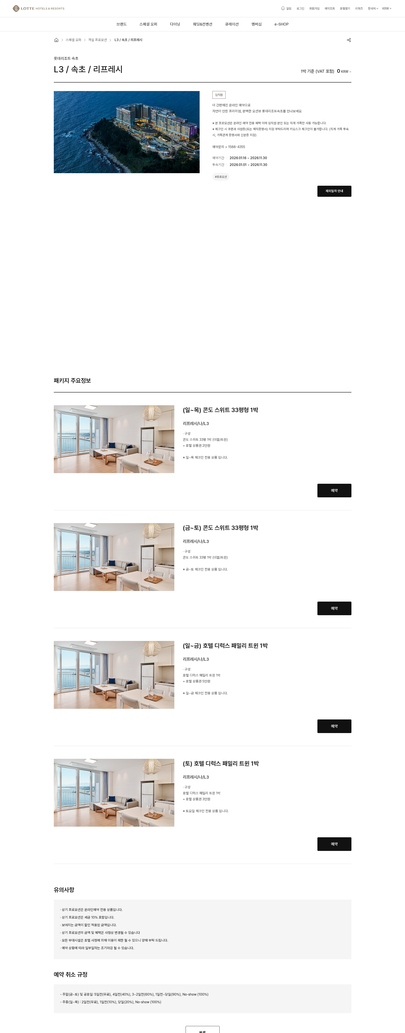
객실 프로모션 (97, 40)
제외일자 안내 (334, 191)
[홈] (56, 40)
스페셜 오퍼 (73, 40)
